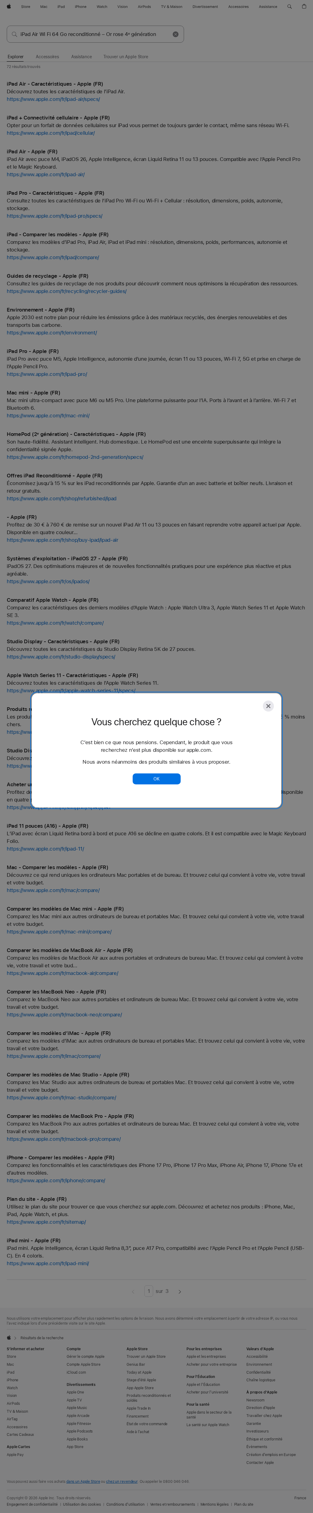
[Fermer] (268, 706)
